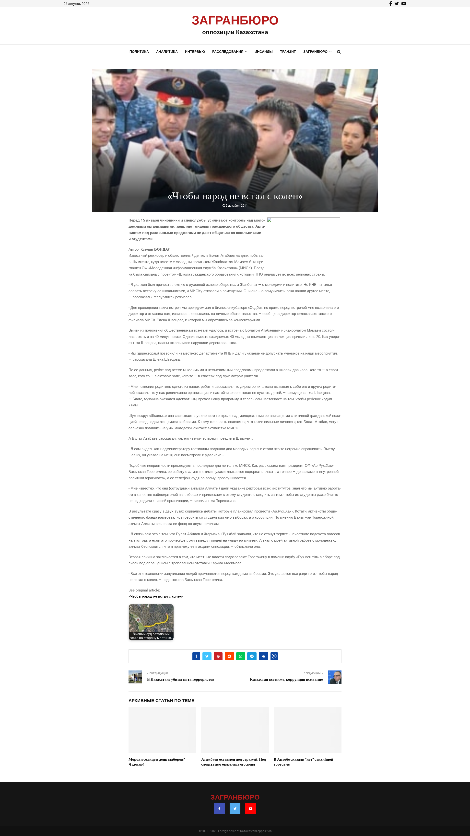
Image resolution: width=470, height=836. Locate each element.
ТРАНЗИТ (288, 51)
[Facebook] (219, 808)
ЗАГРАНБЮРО (235, 21)
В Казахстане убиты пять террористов (180, 679)
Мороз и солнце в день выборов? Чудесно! (157, 762)
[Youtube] (250, 808)
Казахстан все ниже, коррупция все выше (286, 679)
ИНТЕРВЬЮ (195, 51)
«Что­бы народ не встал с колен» (156, 596)
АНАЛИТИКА (167, 51)
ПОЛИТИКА (139, 51)
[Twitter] (235, 808)
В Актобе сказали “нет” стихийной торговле (303, 762)
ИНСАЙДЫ (264, 51)
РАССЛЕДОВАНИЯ (227, 51)
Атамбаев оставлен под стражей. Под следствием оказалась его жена (233, 762)
